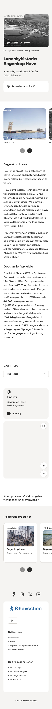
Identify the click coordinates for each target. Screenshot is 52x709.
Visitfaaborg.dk (16, 667)
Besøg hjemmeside (22, 86)
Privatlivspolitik (16, 649)
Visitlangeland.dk (17, 675)
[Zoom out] (43, 473)
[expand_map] (43, 426)
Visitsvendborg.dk (17, 671)
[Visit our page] (21, 594)
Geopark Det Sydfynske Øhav (23, 645)
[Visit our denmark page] (13, 594)
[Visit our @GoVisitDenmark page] (30, 594)
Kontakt (12, 641)
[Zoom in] (43, 465)
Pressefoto (13, 637)
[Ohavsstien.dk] (25, 608)
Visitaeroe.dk (15, 679)
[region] (26, 449)
